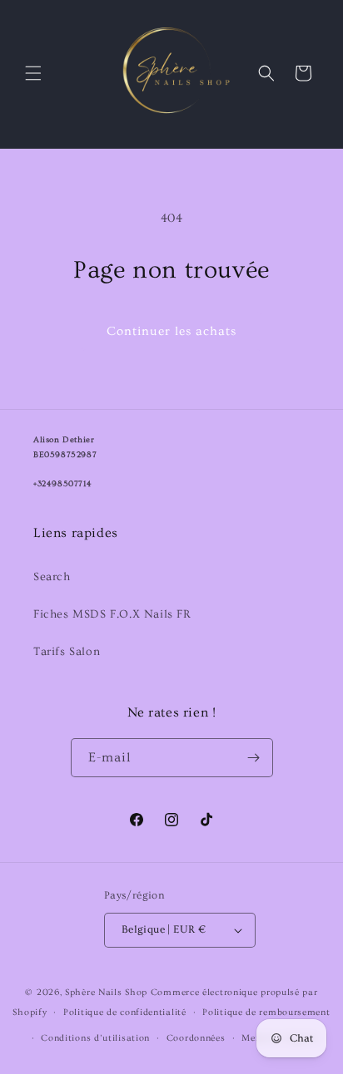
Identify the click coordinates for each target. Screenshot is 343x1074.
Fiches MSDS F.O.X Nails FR (112, 614)
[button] (33, 73)
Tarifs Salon (66, 651)
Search (52, 577)
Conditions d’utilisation (95, 1037)
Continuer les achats (171, 331)
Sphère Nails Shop (106, 992)
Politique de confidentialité (124, 1012)
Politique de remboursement (266, 1012)
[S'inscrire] (254, 757)
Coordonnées (196, 1037)
